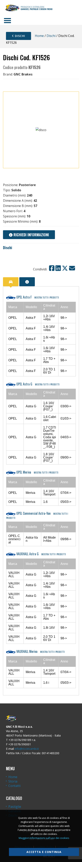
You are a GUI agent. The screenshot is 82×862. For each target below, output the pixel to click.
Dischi (19, 36)
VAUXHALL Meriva (40, 651)
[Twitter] (65, 268)
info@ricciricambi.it (27, 749)
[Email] (72, 268)
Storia (12, 781)
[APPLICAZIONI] (11, 281)
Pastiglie (14, 806)
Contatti (14, 786)
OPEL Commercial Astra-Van (37, 515)
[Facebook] (51, 268)
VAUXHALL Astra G (41, 553)
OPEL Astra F (37, 297)
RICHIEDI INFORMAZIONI (31, 234)
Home (39, 36)
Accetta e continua (44, 852)
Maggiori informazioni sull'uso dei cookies (44, 838)
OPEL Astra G (38, 384)
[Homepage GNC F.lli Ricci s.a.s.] (28, 8)
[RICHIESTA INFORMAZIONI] (27, 281)
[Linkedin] (58, 268)
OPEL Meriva (37, 472)
